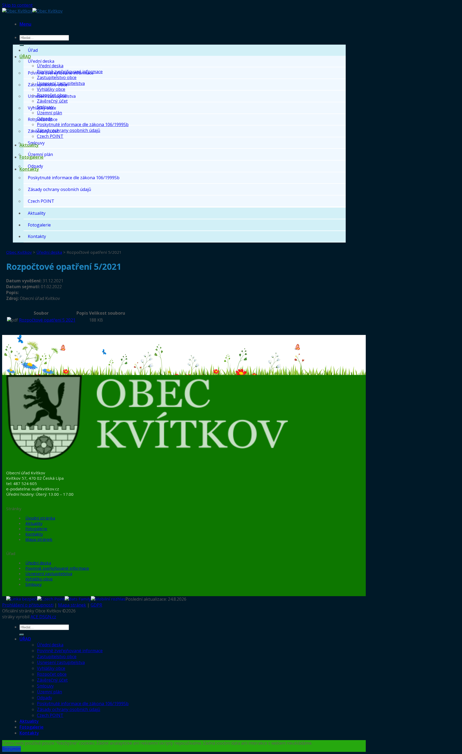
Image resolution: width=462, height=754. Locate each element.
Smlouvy (36, 143)
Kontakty (37, 236)
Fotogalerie (39, 225)
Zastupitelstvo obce (56, 77)
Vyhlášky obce (51, 89)
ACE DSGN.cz (43, 617)
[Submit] (22, 45)
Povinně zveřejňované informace (61, 73)
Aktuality (36, 213)
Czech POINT (50, 136)
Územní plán (49, 113)
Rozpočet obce (42, 119)
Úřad (33, 50)
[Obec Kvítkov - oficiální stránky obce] (32, 11)
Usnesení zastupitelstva (52, 96)
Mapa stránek (38, 539)
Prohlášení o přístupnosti (27, 605)
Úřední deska (50, 66)
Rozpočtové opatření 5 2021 (47, 320)
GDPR (96, 605)
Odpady (35, 166)
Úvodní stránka (40, 518)
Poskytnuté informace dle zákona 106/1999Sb (83, 124)
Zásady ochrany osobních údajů (68, 130)
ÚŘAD (25, 57)
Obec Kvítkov (19, 252)
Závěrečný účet (52, 101)
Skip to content (17, 5)
